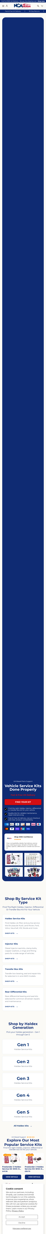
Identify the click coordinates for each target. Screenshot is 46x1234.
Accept (22, 1217)
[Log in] (7, 6)
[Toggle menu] (3, 6)
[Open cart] (42, 6)
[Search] (38, 6)
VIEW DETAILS (12, 1177)
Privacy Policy (18, 1211)
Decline (21, 1223)
